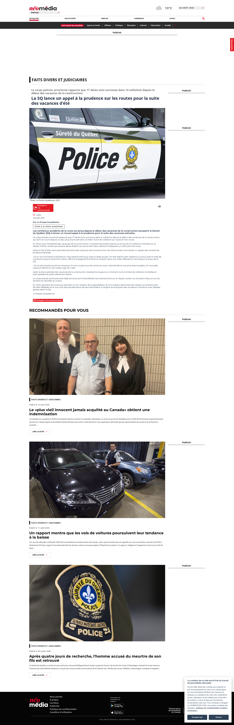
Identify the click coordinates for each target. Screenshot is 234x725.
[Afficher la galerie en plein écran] (162, 110)
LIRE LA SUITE (38, 431)
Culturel (143, 25)
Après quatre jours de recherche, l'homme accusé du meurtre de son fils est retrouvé (95, 658)
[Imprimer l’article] (159, 207)
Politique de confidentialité (63, 709)
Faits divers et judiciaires (59, 79)
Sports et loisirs (93, 25)
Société (168, 25)
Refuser (219, 717)
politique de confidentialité (207, 708)
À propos (54, 699)
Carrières (54, 703)
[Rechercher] (203, 18)
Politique (119, 25)
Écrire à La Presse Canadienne (49, 226)
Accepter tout (197, 717)
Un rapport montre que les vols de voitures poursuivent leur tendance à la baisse (96, 535)
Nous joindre (56, 696)
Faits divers (155, 25)
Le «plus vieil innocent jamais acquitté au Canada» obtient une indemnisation (89, 412)
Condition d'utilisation (61, 712)
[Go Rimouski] (38, 705)
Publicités (54, 706)
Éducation (131, 25)
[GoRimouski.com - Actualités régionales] (43, 8)
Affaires (107, 25)
